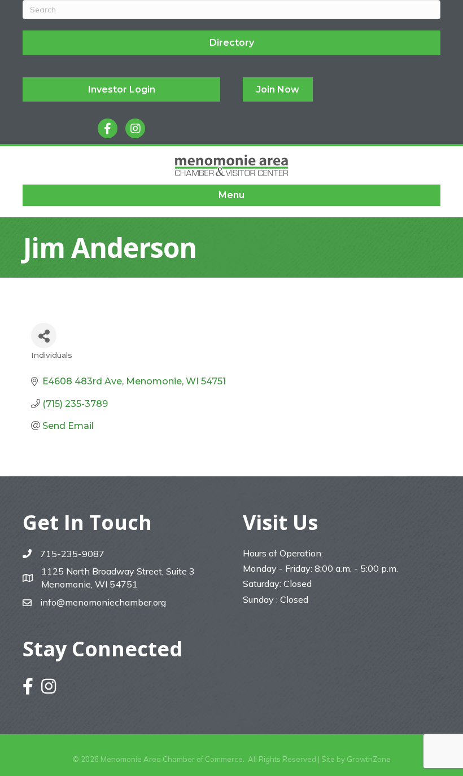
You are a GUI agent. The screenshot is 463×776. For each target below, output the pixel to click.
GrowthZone (369, 759)
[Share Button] (43, 335)
